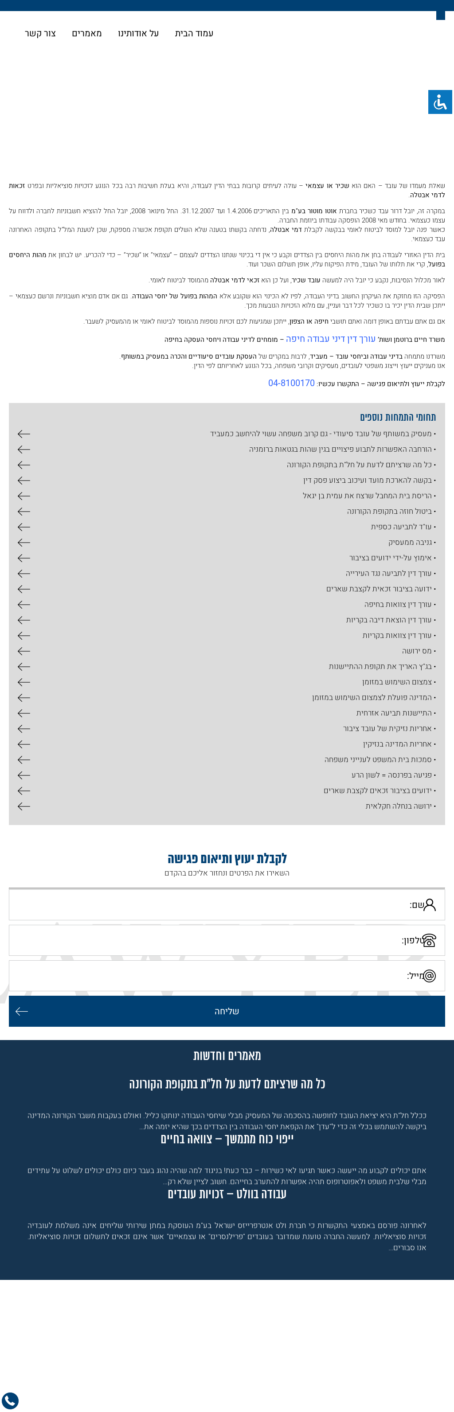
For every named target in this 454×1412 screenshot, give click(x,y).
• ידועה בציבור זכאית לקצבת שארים (381, 582)
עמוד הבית (194, 33)
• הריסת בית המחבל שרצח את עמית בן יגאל (369, 489)
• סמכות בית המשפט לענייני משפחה (380, 753)
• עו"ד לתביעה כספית (403, 520)
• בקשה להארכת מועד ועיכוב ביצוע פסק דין (369, 474)
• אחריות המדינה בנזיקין (399, 737)
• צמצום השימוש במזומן (399, 675)
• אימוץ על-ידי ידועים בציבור (392, 551)
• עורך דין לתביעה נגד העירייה (391, 567)
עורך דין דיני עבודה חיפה (342, 337)
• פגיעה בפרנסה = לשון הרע (394, 768)
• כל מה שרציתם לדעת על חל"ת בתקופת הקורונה (361, 458)
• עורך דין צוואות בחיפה (400, 598)
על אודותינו (138, 33)
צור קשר (40, 33)
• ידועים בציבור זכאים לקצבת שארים (380, 784)
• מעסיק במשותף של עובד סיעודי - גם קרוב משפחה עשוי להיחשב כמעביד (323, 427)
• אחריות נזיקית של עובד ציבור (389, 722)
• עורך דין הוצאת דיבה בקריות (391, 613)
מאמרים (87, 33)
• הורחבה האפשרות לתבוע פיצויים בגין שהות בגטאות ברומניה (342, 443)
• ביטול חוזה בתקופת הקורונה (391, 505)
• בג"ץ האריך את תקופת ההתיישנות (382, 660)
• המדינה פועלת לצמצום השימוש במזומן (374, 691)
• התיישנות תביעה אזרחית (396, 706)
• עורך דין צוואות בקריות (399, 629)
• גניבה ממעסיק (412, 536)
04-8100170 (298, 378)
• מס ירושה (419, 644)
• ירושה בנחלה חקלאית (401, 800)
